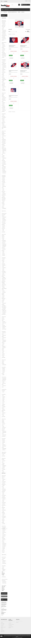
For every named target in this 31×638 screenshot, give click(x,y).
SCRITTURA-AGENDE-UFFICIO (4, 348)
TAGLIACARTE (4, 378)
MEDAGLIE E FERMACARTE (4, 141)
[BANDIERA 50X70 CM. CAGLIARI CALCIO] (13, 65)
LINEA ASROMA (3, 522)
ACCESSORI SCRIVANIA (4, 62)
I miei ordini (10, 623)
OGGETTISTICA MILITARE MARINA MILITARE (4, 362)
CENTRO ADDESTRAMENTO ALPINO (4, 288)
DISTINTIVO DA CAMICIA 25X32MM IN (3, 606)
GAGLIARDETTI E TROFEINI (4, 439)
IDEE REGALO (4, 544)
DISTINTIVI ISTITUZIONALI (3, 37)
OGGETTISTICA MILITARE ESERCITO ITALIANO (4, 236)
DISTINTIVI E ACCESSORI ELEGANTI (4, 428)
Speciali (2, 622)
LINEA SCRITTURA (3, 52)
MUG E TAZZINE (3, 568)
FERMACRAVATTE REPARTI (4, 43)
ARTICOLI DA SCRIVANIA (4, 111)
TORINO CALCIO (3, 486)
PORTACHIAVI (4, 30)
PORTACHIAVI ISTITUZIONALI (4, 32)
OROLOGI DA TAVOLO (4, 338)
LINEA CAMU (3, 586)
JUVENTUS (3, 479)
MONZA (3, 552)
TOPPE (3, 261)
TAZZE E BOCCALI (3, 373)
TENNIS (3, 590)
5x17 (3, 608)
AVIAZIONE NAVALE (3, 407)
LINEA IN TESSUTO (3, 260)
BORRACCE (3, 265)
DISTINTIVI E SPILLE (4, 101)
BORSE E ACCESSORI (3, 178)
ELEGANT (3, 225)
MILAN (3, 500)
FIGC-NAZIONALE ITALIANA (3, 573)
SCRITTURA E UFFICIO (4, 447)
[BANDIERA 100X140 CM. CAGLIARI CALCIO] (13, 40)
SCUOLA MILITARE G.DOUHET (3, 202)
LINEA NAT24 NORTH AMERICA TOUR (4, 127)
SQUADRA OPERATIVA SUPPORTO (3, 84)
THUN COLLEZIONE (3, 89)
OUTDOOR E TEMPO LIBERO (4, 167)
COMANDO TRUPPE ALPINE (4, 278)
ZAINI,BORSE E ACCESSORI (4, 309)
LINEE (3, 229)
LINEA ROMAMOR (3, 519)
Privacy (2, 629)
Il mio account (10, 620)
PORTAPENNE (4, 448)
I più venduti (2, 624)
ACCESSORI (4, 219)
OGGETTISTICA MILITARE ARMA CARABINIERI (4, 21)
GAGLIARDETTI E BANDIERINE (4, 176)
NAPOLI (3, 542)
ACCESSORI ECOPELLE (4, 118)
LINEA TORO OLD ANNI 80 (4, 491)
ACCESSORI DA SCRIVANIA (4, 162)
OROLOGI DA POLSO (4, 187)
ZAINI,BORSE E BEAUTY (4, 342)
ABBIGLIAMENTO (4, 554)
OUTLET (3, 185)
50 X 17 (2, 611)
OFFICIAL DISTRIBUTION (3, 484)
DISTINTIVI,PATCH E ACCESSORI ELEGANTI (4, 214)
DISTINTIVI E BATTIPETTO (4, 242)
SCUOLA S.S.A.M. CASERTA (3, 206)
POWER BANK (4, 150)
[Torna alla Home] (2, 12)
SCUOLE (3, 192)
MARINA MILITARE (3, 464)
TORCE (3, 251)
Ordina (9, 31)
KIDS (3, 352)
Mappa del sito (2, 631)
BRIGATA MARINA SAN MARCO (3, 410)
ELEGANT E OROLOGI (3, 47)
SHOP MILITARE (7, 9)
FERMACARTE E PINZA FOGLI (4, 64)
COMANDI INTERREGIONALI (4, 79)
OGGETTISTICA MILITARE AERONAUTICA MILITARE (4, 133)
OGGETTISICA (4, 543)
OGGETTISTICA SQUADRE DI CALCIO (4, 476)
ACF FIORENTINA (3, 507)
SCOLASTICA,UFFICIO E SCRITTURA (4, 580)
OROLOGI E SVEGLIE (3, 413)
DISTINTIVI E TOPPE (4, 136)
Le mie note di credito (11, 624)
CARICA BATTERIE (3, 156)
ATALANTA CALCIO (3, 559)
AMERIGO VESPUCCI (3, 405)
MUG (3, 443)
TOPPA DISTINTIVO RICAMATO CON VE (3, 602)
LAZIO (3, 533)
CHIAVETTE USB (3, 154)
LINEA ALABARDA (3, 512)
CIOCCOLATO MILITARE (4, 304)
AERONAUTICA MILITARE (4, 459)
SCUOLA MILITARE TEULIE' (3, 300)
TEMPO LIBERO (3, 81)
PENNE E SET (4, 310)
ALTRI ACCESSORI (3, 263)
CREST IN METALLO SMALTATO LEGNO (3, 609)
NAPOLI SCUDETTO (3, 550)
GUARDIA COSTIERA (3, 468)
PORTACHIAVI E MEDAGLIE (4, 98)
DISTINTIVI (3, 321)
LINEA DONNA (4, 171)
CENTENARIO (4, 208)
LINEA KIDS (3, 90)
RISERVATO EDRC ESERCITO (4, 306)
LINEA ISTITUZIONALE (4, 139)
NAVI (3, 395)
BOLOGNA (3, 538)
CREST (3, 68)
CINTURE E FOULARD (3, 183)
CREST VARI (4, 272)
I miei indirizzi (10, 625)
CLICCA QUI (13, 637)
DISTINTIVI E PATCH (4, 384)
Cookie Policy (2, 630)
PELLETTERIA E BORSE (4, 57)
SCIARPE (3, 548)
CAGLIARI (3, 523)
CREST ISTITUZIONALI (3, 71)
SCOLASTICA (4, 532)
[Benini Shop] (5, 5)
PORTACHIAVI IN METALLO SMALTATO (3, 613)
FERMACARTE (4, 245)
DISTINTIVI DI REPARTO (4, 39)
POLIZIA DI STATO (3, 461)
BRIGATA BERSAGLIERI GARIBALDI (3, 281)
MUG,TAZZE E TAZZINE (4, 165)
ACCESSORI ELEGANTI (4, 144)
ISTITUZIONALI (3, 394)
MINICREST (3, 69)
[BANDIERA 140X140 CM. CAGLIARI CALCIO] (25, 65)
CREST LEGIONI (3, 74)
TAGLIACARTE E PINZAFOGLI (4, 436)
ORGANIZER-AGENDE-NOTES (4, 54)
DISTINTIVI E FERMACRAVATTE (4, 34)
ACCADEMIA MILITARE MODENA (4, 293)
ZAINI (3, 266)
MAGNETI (3, 218)
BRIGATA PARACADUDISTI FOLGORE (4, 284)
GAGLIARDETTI (4, 59)
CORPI (3, 400)
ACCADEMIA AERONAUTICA (4, 194)
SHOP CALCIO (11, 9)
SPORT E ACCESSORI (3, 181)
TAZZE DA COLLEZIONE (3, 49)
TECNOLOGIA (4, 340)
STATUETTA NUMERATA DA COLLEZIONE (3, 25)
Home (2, 9)
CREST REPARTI (3, 76)
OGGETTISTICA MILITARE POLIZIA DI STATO (4, 319)
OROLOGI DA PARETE (4, 336)
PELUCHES (3, 170)
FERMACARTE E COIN (4, 323)
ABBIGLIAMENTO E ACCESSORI (4, 453)
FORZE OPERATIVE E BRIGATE (3, 275)
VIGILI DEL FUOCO (3, 424)
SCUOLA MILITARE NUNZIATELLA (3, 297)
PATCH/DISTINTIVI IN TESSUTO (4, 390)
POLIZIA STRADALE (3, 354)
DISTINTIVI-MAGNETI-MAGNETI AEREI (4, 147)
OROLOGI (3, 255)
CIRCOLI (3, 399)
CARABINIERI (4, 465)
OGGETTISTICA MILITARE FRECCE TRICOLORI (4, 95)
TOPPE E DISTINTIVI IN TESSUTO (3, 122)
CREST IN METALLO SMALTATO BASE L (3, 604)
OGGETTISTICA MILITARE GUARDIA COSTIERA (4, 421)
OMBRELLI (3, 570)
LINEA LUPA (3, 517)
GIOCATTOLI (4, 267)
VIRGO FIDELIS (3, 28)
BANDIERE (3, 528)
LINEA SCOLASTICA (3, 116)
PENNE (3, 374)
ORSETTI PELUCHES (3, 589)
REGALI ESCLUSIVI (3, 105)
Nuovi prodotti (4, 593)
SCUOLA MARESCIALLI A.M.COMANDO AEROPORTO (4, 198)
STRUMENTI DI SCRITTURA (3, 314)
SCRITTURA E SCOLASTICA (4, 221)
